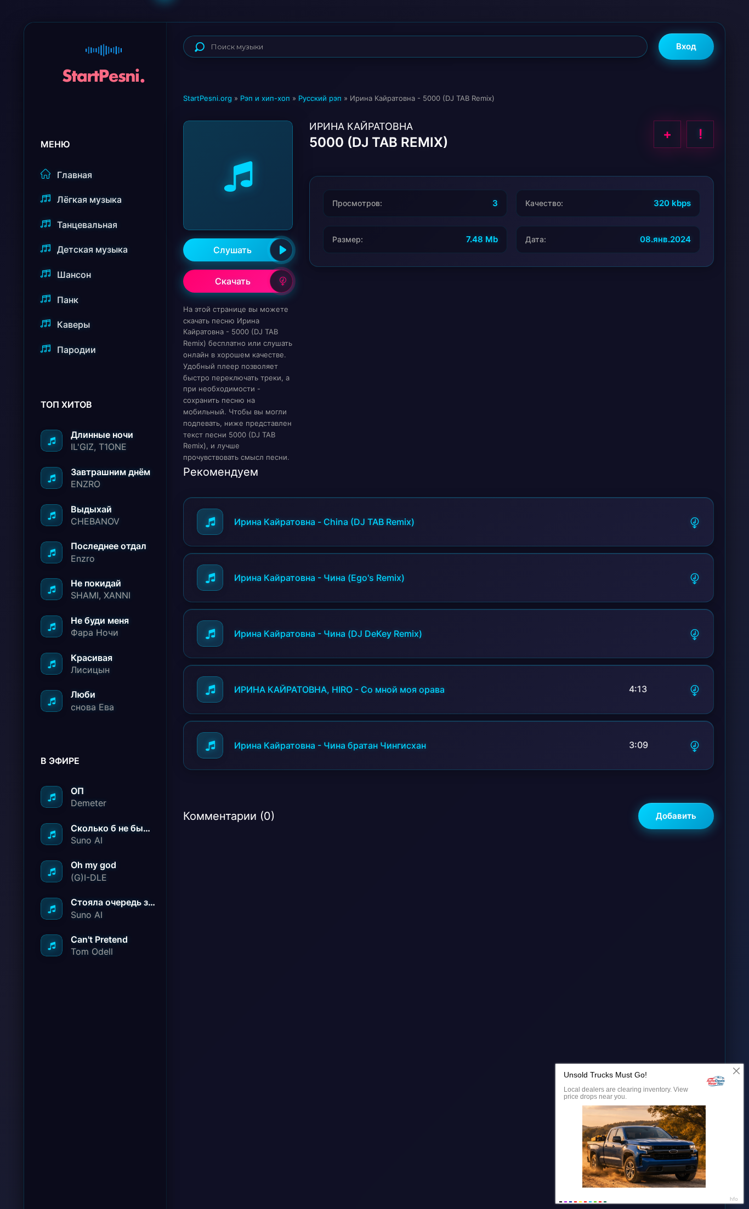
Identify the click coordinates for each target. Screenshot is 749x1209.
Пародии (76, 349)
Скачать (233, 281)
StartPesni (104, 58)
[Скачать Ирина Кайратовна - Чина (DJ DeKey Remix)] (694, 634)
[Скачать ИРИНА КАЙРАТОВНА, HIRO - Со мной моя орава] (694, 689)
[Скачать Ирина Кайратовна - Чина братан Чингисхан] (694, 745)
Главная (74, 174)
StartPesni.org (207, 98)
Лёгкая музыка (89, 199)
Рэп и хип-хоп (265, 98)
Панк (67, 299)
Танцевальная (87, 224)
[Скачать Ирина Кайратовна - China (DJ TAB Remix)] (694, 522)
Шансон (74, 274)
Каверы (73, 324)
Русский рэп (320, 98)
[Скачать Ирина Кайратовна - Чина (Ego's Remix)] (694, 578)
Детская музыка (92, 249)
